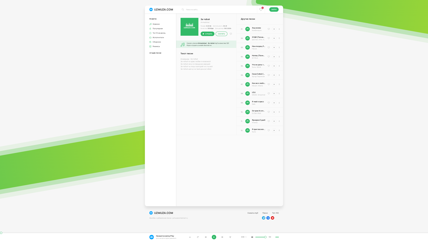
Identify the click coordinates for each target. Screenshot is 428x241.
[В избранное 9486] (269, 84)
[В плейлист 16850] (279, 102)
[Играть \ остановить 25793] (274, 66)
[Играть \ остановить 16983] (274, 56)
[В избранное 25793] (269, 65)
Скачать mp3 (253, 213)
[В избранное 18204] (269, 75)
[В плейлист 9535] (279, 29)
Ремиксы (156, 46)
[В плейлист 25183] (279, 121)
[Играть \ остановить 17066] (274, 130)
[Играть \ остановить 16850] (274, 103)
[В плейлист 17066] (279, 130)
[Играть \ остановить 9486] (274, 84)
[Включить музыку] (214, 237)
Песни (265, 213)
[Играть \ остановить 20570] (274, 93)
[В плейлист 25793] (279, 66)
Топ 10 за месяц (159, 33)
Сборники (157, 42)
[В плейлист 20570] (279, 93)
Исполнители (158, 37)
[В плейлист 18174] (279, 47)
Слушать (208, 34)
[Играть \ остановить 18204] (274, 75)
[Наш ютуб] (272, 218)
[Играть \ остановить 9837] (274, 38)
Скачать (221, 34)
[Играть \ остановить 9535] (274, 29)
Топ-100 (275, 213)
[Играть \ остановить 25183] (274, 121)
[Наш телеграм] (263, 218)
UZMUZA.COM (163, 9)
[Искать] (183, 9)
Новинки (156, 24)
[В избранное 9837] (269, 38)
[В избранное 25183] (269, 121)
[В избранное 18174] (269, 47)
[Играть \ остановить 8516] (274, 112)
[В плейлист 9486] (279, 84)
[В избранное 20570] (269, 93)
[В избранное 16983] (269, 56)
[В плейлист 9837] (279, 38)
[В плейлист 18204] (279, 75)
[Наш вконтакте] (268, 218)
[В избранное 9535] (269, 29)
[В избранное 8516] (269, 112)
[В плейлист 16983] (279, 56)
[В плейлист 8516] (279, 112)
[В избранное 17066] (269, 130)
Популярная (158, 28)
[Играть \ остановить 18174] (274, 47)
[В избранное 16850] (269, 102)
